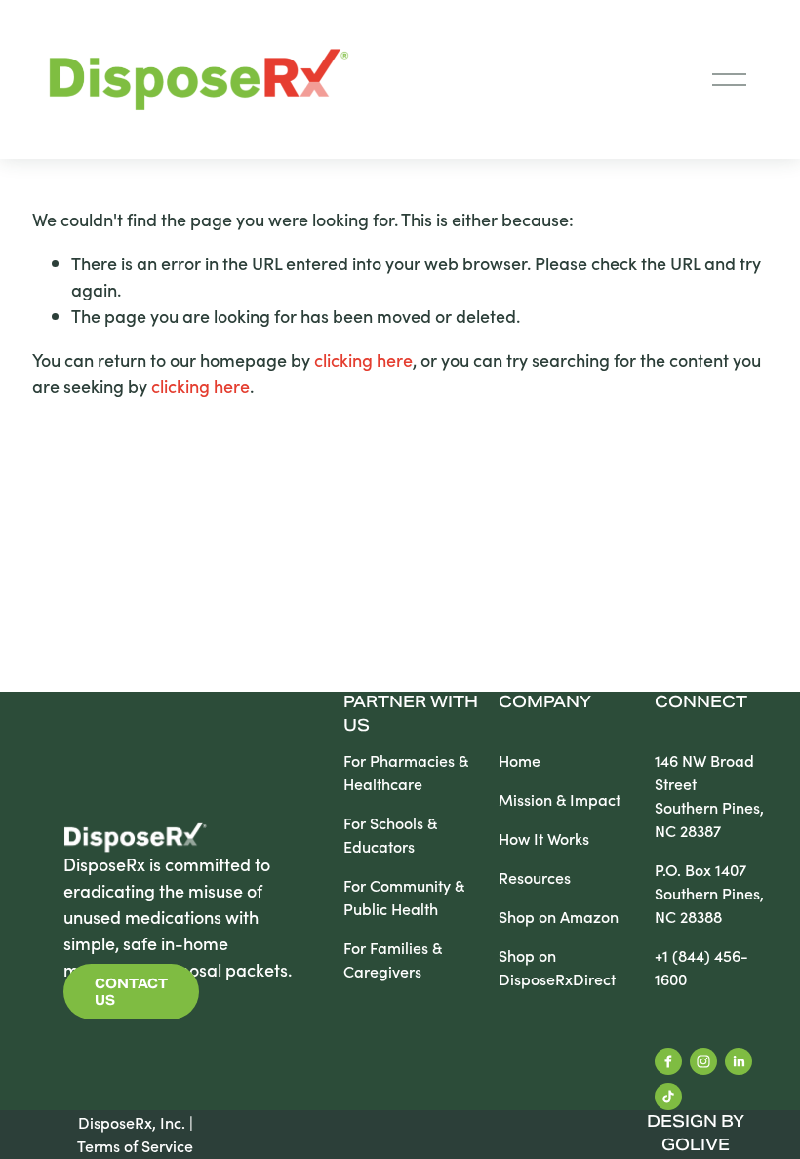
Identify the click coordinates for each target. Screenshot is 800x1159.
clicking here (363, 359)
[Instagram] (703, 1061)
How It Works (544, 838)
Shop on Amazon (559, 916)
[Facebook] (668, 1061)
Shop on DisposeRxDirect (557, 967)
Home (519, 760)
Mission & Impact (559, 799)
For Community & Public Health (403, 897)
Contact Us (131, 992)
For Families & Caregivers (392, 959)
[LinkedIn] (738, 1061)
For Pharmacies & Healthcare (405, 772)
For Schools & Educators (390, 835)
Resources (535, 877)
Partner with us (410, 715)
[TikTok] (668, 1096)
